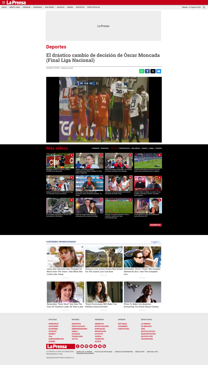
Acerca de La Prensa (84, 352)
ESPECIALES (100, 329)
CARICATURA (123, 329)
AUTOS (75, 339)
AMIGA (75, 331)
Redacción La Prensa (67, 68)
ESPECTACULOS (78, 326)
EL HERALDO (146, 326)
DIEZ (143, 329)
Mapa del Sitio (152, 352)
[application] (104, 110)
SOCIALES (76, 334)
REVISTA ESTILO (148, 331)
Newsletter (139, 352)
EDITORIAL (122, 324)
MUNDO (52, 334)
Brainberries (65, 277)
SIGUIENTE (154, 225)
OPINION (121, 319)
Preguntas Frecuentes (85, 353)
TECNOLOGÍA (77, 336)
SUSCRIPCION (147, 339)
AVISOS (98, 341)
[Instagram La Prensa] (86, 346)
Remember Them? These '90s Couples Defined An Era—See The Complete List (142, 271)
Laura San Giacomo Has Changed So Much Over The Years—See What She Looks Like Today (64, 271)
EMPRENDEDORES (79, 329)
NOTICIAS (53, 319)
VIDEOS (98, 336)
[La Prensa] (57, 346)
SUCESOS (53, 331)
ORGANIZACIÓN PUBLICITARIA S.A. (60, 357)
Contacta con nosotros (124, 352)
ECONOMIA (53, 329)
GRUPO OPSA (146, 319)
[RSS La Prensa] (104, 346)
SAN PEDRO (53, 326)
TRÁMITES (99, 339)
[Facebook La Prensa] (78, 346)
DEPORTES (76, 324)
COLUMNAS (123, 326)
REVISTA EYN (147, 336)
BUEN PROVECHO (148, 334)
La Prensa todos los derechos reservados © (60, 352)
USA (50, 336)
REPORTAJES (100, 331)
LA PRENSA (146, 324)
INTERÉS (75, 319)
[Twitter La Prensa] (82, 346)
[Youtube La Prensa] (91, 346)
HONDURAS (53, 324)
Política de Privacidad (103, 352)
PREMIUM (99, 319)
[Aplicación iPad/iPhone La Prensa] (95, 346)
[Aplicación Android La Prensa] (100, 346)
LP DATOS (99, 334)
